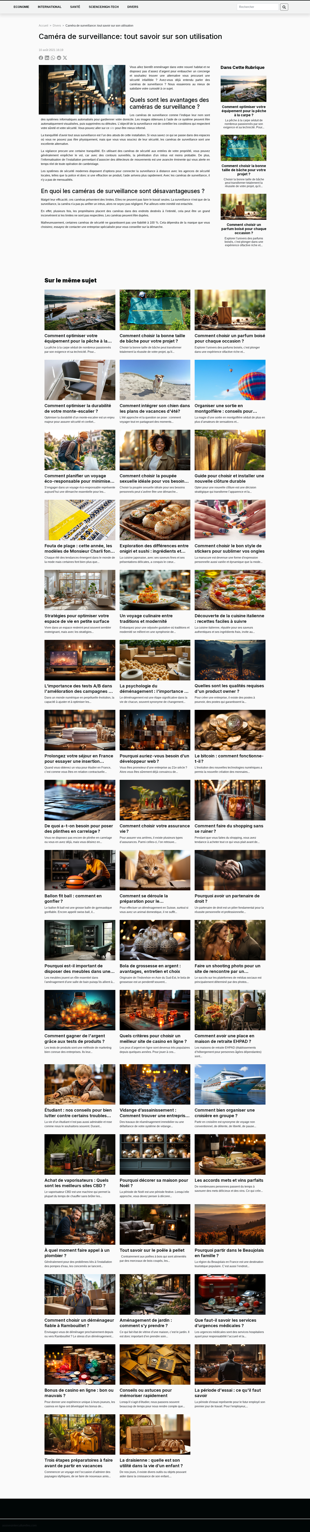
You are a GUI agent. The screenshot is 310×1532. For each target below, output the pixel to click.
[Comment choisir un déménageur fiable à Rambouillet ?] (79, 1294)
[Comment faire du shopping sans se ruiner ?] (230, 799)
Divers (132, 6)
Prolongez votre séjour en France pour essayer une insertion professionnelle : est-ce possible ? (79, 761)
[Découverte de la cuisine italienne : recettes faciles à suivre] (230, 589)
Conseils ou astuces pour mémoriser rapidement (146, 1393)
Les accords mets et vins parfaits (229, 1180)
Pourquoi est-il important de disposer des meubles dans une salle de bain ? (77, 971)
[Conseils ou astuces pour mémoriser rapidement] (155, 1364)
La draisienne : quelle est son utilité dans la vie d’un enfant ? (151, 1463)
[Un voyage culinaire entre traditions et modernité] (155, 589)
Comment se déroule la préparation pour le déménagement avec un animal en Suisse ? (152, 904)
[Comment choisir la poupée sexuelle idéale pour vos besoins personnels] (155, 449)
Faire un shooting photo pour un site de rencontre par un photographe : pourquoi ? (227, 971)
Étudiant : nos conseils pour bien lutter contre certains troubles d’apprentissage (78, 1115)
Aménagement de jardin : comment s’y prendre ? (146, 1323)
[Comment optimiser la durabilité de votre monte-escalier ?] (79, 379)
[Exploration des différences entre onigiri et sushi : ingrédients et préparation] (155, 519)
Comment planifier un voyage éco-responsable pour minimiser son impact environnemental (78, 481)
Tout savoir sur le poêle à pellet (152, 1250)
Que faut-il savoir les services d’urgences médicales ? (225, 1323)
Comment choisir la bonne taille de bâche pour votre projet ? (244, 170)
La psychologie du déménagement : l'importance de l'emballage (154, 691)
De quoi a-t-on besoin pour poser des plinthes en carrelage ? (78, 828)
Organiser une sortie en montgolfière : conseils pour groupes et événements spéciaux (229, 411)
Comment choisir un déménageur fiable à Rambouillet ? (79, 1323)
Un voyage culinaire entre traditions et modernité (146, 618)
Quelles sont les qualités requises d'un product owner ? (229, 688)
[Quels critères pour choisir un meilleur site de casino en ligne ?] (155, 1009)
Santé (75, 6)
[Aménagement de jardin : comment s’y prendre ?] (155, 1294)
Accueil (43, 25)
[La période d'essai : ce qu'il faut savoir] (230, 1364)
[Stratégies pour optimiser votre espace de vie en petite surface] (79, 589)
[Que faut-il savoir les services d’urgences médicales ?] (230, 1294)
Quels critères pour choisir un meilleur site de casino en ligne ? (153, 1038)
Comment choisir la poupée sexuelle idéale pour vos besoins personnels (153, 481)
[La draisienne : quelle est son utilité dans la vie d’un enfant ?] (155, 1434)
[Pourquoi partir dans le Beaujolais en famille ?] (230, 1224)
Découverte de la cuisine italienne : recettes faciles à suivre (229, 618)
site (112, 128)
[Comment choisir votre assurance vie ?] (155, 799)
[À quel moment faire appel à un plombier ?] (79, 1224)
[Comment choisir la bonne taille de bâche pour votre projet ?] (243, 148)
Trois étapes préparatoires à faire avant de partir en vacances (78, 1463)
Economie (21, 6)
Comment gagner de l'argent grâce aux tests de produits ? (74, 1038)
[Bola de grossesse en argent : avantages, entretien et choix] (155, 939)
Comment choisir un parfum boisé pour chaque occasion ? (243, 228)
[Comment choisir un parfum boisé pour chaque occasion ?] (243, 207)
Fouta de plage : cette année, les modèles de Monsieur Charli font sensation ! (78, 551)
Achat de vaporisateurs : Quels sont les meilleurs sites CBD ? (76, 1183)
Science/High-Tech (104, 6)
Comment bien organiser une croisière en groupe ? (225, 1112)
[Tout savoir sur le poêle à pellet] (155, 1224)
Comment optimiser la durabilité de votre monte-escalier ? (77, 408)
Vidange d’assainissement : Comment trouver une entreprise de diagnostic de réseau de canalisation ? (154, 1118)
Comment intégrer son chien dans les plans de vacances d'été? (155, 408)
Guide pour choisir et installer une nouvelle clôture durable (229, 478)
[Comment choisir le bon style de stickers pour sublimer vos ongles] (230, 519)
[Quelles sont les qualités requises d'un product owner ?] (230, 659)
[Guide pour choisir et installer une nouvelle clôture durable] (230, 449)
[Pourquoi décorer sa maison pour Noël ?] (155, 1154)
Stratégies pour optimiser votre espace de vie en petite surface (76, 618)
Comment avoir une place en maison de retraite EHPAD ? (224, 1038)
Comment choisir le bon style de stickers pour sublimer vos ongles (230, 548)
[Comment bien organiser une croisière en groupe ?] (230, 1084)
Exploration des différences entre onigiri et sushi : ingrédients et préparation (154, 551)
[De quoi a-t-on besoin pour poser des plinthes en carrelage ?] (79, 799)
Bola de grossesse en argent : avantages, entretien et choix (150, 968)
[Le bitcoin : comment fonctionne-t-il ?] (230, 729)
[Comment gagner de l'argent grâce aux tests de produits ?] (79, 1009)
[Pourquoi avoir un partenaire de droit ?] (230, 870)
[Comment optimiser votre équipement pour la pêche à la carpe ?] (243, 89)
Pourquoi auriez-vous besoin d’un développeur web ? (154, 758)
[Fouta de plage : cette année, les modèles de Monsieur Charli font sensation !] (79, 519)
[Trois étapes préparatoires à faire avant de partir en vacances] (79, 1434)
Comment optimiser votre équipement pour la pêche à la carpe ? (244, 111)
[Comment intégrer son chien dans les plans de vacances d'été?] (155, 379)
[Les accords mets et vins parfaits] (230, 1154)
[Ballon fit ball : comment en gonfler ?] (79, 870)
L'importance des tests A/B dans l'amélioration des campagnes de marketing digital (79, 691)
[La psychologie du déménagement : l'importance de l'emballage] (155, 659)
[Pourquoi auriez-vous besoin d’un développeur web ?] (155, 729)
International (50, 6)
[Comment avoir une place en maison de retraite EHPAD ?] (230, 1009)
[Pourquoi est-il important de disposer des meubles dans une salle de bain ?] (79, 939)
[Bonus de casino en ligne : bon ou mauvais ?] (79, 1364)
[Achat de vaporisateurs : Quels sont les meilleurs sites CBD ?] (79, 1154)
